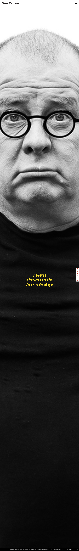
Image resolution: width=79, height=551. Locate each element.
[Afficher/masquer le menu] (76, 3)
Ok (70, 549)
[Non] (77, 549)
